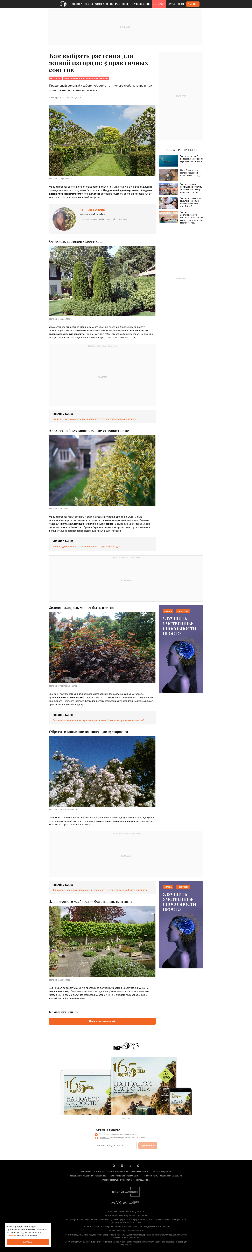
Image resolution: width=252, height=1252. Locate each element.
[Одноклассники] (130, 1165)
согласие (106, 1134)
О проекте (86, 1171)
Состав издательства (117, 1171)
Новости (76, 4)
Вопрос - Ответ (120, 4)
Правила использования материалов (88, 1176)
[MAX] (114, 1165)
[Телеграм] (138, 1165)
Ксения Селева (92, 209)
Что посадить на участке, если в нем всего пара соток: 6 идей (86, 546)
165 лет (193, 4)
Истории (158, 4)
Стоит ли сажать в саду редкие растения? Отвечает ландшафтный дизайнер (94, 419)
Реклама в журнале (161, 1171)
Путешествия (141, 4)
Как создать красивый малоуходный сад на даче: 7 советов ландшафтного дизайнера (100, 890)
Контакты (99, 1171)
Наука (171, 4)
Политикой (105, 1138)
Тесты (89, 4)
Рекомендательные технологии (117, 1180)
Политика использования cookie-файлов (162, 1176)
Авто (180, 4)
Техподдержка (143, 1180)
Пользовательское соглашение (124, 1176)
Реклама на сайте (139, 1171)
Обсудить (75, 97)
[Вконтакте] (122, 1165)
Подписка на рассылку (107, 1129)
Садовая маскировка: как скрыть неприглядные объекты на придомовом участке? (98, 720)
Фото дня (101, 4)
